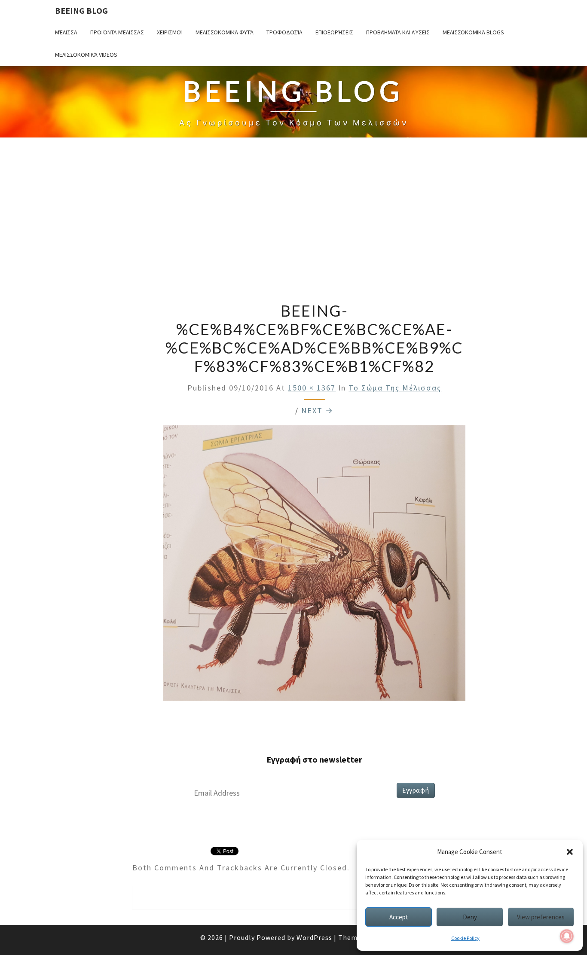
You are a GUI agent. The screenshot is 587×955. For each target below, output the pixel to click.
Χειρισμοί (170, 32)
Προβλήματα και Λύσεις (398, 32)
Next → (317, 410)
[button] (570, 852)
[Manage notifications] (567, 936)
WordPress (314, 937)
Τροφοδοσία (284, 32)
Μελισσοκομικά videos (86, 54)
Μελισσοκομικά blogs (473, 32)
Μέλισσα (66, 32)
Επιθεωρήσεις (334, 32)
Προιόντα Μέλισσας (117, 32)
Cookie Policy (465, 938)
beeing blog (81, 10)
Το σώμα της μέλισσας (395, 388)
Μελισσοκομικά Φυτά (225, 32)
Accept (398, 917)
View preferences (541, 917)
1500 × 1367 (312, 388)
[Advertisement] (293, 221)
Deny (470, 917)
